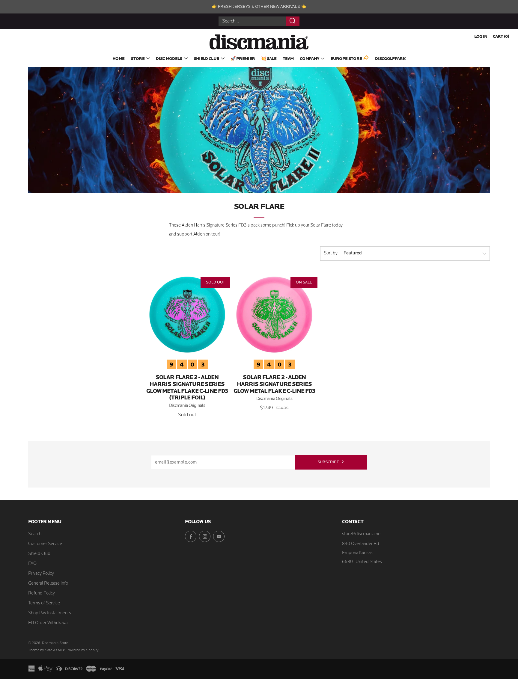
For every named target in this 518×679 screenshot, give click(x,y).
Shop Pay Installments (49, 613)
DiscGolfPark (390, 59)
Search (34, 534)
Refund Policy (41, 593)
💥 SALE (268, 59)
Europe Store (346, 59)
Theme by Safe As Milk (46, 650)
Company (309, 59)
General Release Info (48, 583)
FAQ (32, 564)
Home (118, 59)
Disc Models (169, 59)
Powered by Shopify (83, 650)
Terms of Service (44, 603)
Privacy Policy (41, 573)
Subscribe (328, 462)
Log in (480, 36)
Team (288, 59)
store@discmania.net (362, 534)
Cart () (501, 36)
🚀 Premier (243, 59)
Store (137, 59)
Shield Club (206, 59)
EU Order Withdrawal (48, 623)
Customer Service (45, 544)
